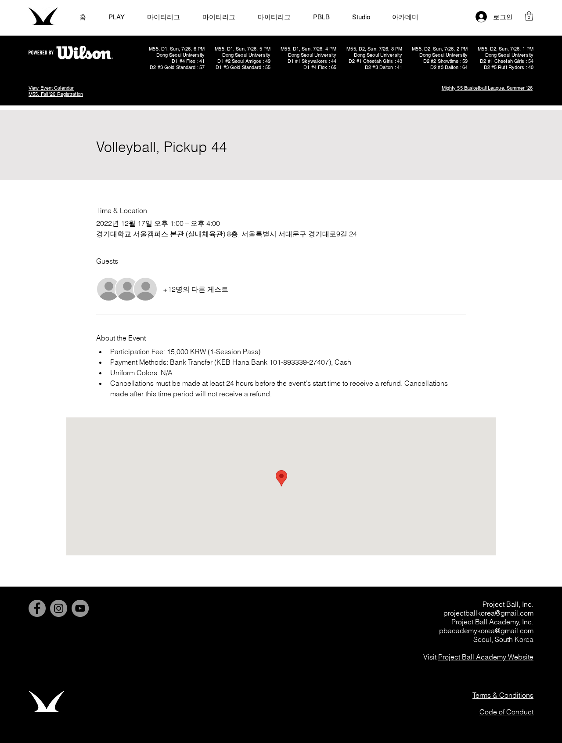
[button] (529, 16)
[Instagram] (58, 608)
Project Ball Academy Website (485, 656)
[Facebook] (37, 608)
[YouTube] (80, 608)
